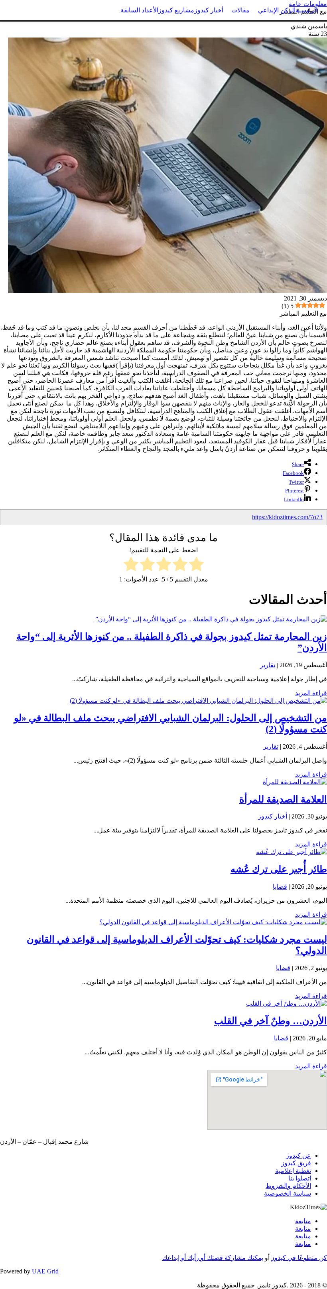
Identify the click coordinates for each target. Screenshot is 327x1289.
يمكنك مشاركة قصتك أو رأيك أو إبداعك (212, 1257)
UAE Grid (45, 1271)
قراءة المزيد (311, 693)
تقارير (267, 665)
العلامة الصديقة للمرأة (283, 799)
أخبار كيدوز (272, 816)
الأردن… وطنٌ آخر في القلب (270, 1021)
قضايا (280, 886)
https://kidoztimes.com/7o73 (287, 517)
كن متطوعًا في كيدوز (299, 1257)
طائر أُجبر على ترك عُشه (278, 869)
